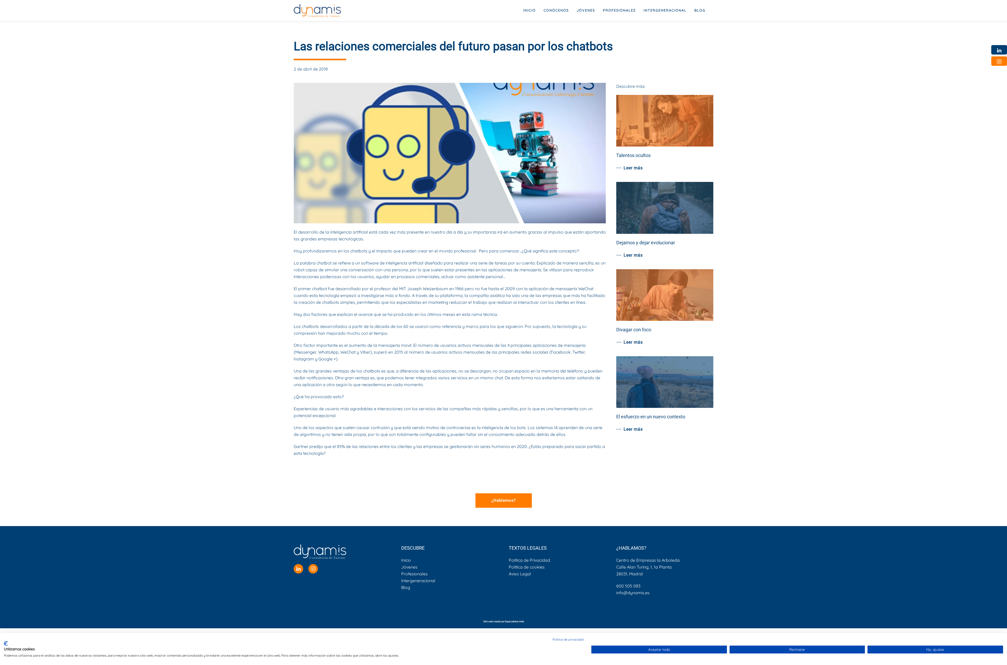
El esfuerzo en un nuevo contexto (650, 416)
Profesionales (414, 573)
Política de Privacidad (529, 560)
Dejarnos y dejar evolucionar (645, 242)
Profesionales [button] (619, 10)
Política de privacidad (568, 639)
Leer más (633, 167)
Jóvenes (409, 567)
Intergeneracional (418, 580)
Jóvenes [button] (586, 10)
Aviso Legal (520, 573)
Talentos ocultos (633, 155)
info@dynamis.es (633, 592)
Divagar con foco (633, 329)
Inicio (529, 10)
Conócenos (556, 10)
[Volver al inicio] (317, 10)
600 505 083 (628, 585)
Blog (699, 10)
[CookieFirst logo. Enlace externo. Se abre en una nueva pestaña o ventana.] (6, 643)
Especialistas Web (514, 621)
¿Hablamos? (503, 500)
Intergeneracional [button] (665, 10)
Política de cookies (527, 567)
